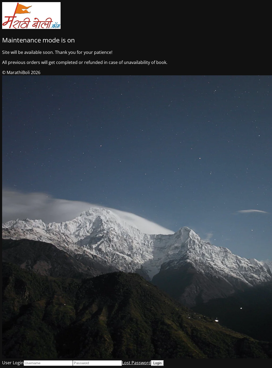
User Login (13, 363)
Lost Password (136, 363)
